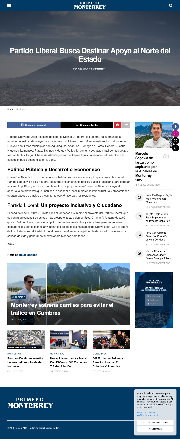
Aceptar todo (155, 428)
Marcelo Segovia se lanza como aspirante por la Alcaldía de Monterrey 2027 (146, 166)
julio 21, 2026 (16, 371)
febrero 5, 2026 (60, 371)
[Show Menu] (9, 5)
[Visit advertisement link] (154, 300)
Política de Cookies (146, 412)
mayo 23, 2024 (80, 68)
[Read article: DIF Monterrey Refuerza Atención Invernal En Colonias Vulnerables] (111, 339)
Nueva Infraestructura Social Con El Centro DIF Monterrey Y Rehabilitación (68, 362)
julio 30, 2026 (19, 319)
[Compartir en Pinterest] (117, 125)
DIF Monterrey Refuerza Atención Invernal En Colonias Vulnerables (108, 362)
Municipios (98, 68)
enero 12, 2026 (102, 371)
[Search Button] (171, 5)
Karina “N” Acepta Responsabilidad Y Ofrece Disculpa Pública (158, 254)
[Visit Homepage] (89, 5)
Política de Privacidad (147, 415)
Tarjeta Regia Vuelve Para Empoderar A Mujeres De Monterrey (158, 217)
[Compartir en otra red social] (126, 125)
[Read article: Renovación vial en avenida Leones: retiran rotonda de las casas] (26, 339)
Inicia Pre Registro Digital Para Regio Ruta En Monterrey (159, 198)
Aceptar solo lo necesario (155, 422)
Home (10, 109)
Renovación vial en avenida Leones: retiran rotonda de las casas (25, 362)
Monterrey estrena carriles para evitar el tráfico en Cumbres (62, 308)
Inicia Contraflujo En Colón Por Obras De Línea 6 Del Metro (157, 236)
